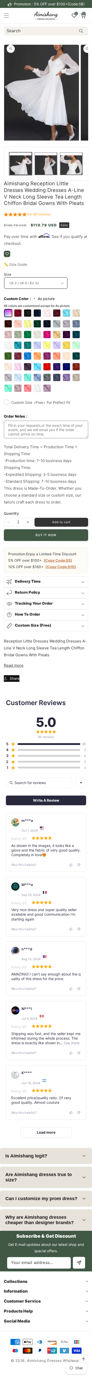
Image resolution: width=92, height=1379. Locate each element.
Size (8, 274)
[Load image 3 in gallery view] (71, 163)
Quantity (11, 513)
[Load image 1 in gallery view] (20, 163)
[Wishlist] (7, 254)
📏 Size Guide (15, 264)
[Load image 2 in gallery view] (45, 163)
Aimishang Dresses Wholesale (54, 1360)
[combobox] (46, 31)
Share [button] (14, 678)
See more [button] (71, 1043)
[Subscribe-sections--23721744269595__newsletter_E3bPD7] (79, 1263)
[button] (82, 4)
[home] (57, 1373)
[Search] (81, 31)
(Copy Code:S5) (58, 560)
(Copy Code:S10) (60, 567)
